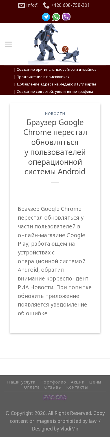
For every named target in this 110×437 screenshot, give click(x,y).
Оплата (32, 387)
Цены (95, 382)
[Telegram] (45, 17)
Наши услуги (21, 382)
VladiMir (69, 428)
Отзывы (52, 387)
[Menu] (8, 44)
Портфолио (53, 382)
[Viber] (66, 17)
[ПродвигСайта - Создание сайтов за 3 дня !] (55, 44)
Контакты (77, 387)
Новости (55, 113)
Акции (78, 382)
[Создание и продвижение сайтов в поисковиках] (55, 396)
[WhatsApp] (56, 17)
